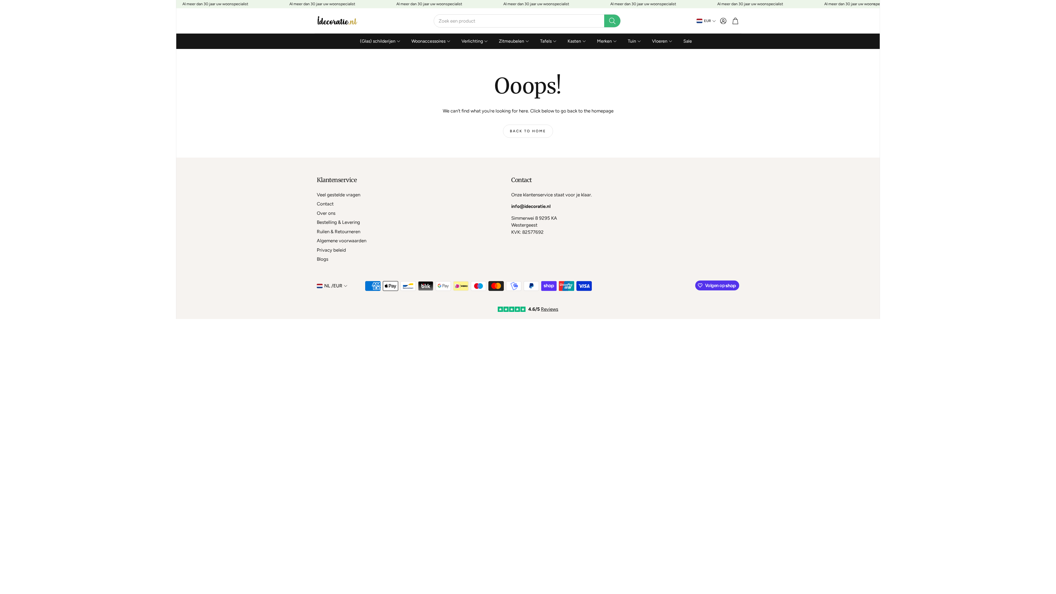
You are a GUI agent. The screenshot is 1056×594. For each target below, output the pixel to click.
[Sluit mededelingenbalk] (874, 4)
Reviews (549, 309)
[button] (527, 21)
